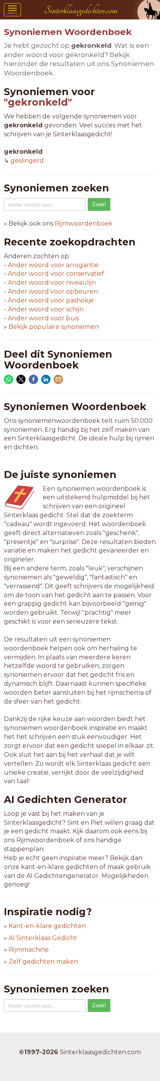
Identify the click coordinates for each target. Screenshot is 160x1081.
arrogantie (53, 265)
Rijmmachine (29, 949)
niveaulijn (52, 282)
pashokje (51, 300)
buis (43, 318)
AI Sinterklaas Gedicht (43, 938)
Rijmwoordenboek (84, 223)
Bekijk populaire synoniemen (54, 326)
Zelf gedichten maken (43, 961)
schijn (45, 309)
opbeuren (53, 291)
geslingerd (27, 160)
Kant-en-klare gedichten (47, 926)
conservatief (56, 273)
